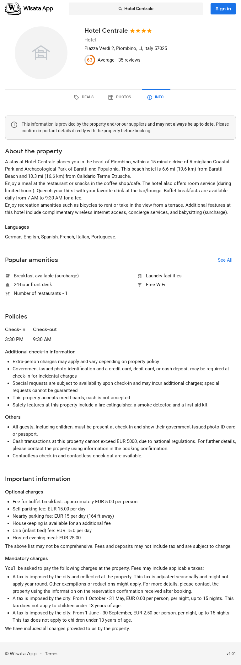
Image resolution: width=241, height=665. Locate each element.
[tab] (85, 97)
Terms (51, 654)
